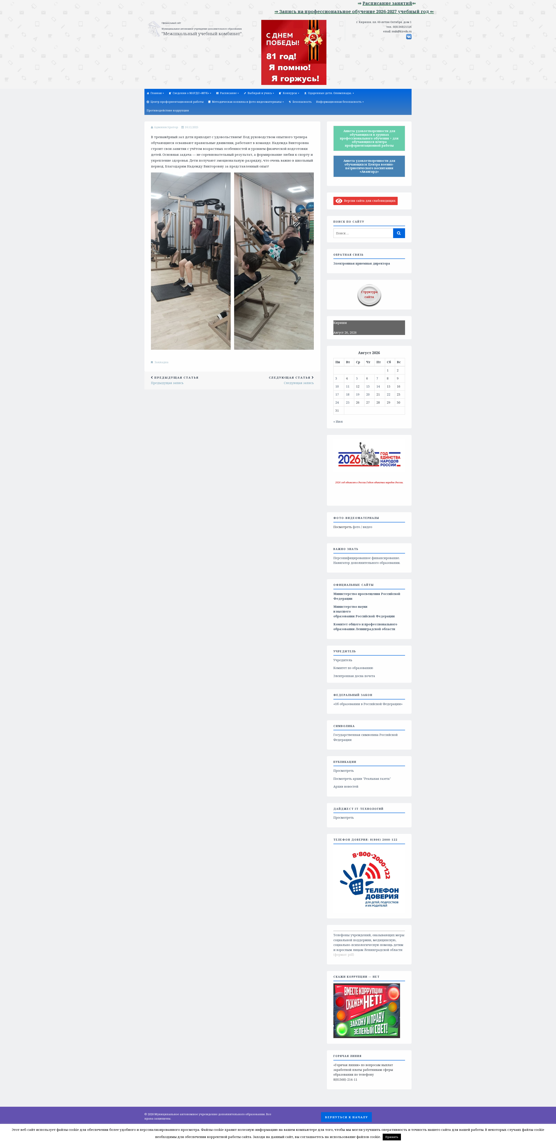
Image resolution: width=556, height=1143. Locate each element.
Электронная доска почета (354, 676)
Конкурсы (290, 93)
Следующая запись (291, 380)
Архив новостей (345, 786)
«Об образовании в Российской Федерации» (367, 704)
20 (368, 394)
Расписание (228, 93)
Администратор (166, 127)
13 (368, 386)
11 (347, 386)
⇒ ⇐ (353, 3)
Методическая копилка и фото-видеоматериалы (247, 102)
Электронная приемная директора (361, 263)
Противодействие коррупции (168, 110)
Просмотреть (343, 771)
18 (347, 394)
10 (337, 386)
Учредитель (342, 660)
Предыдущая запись (175, 380)
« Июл (338, 421)
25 (347, 402)
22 (388, 394)
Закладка (162, 362)
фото (356, 527)
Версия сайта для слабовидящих (369, 201)
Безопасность (302, 102)
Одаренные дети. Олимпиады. (330, 93)
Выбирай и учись (260, 93)
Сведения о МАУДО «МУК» (191, 93)
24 (337, 402)
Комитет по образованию (353, 668)
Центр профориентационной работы (177, 102)
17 (337, 394)
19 (357, 394)
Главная (156, 93)
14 (378, 386)
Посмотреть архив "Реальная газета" (362, 779)
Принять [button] (391, 1137)
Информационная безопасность (339, 102)
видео (367, 527)
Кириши (340, 323)
